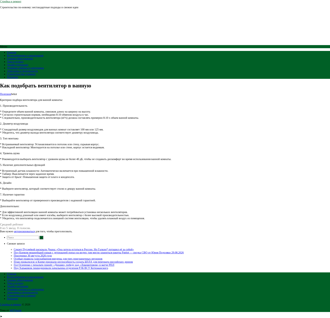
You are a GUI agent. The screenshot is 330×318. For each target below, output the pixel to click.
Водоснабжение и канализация (25, 55)
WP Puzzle (15, 310)
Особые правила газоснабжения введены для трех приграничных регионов (58, 258)
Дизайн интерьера (17, 64)
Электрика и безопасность (22, 71)
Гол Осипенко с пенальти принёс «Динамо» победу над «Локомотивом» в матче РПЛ (64, 264)
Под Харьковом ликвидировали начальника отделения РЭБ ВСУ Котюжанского (61, 268)
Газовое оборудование (20, 58)
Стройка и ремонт (10, 1)
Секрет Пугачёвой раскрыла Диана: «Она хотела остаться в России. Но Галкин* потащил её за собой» (74, 249)
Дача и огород (15, 61)
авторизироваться (24, 231)
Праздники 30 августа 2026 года (33, 255)
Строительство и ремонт (21, 74)
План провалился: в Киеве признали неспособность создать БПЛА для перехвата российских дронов (73, 261)
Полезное (12, 77)
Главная (11, 52)
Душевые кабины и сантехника (25, 67)
